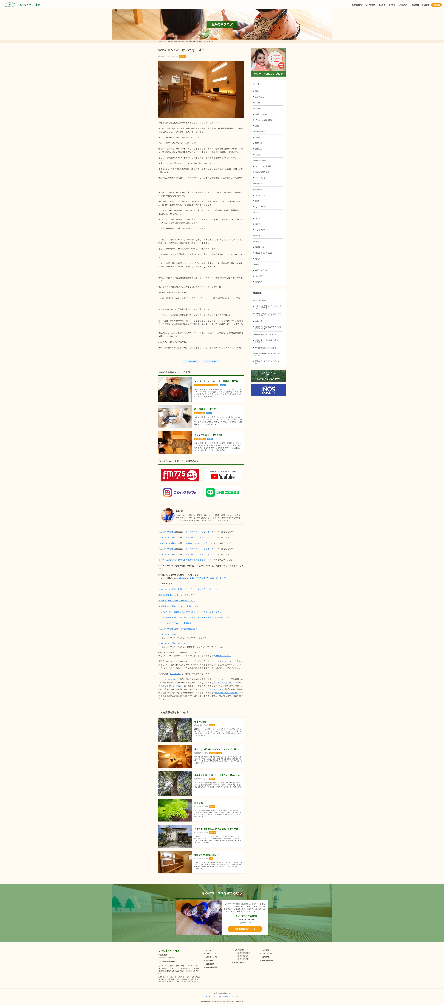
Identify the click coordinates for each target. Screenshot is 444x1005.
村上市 (194, 979)
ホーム (208, 950)
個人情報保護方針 (268, 960)
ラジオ (258, 218)
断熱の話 (258, 184)
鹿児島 (207, 996)
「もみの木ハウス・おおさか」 (197, 537)
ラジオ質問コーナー (263, 230)
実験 (257, 126)
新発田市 (179, 979)
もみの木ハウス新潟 (30, 4)
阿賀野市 (190, 981)
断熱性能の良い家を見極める (266, 348)
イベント (391, 5)
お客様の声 (402, 5)
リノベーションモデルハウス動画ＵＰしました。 (180, 623)
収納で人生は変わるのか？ (265, 334)
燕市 (189, 979)
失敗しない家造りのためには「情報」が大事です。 (268, 307)
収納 (257, 91)
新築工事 (258, 189)
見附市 (196, 981)
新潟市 (177, 977)
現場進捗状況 (260, 247)
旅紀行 (258, 201)
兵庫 (219, 996)
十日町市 (171, 981)
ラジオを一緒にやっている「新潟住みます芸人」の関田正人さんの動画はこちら (193, 617)
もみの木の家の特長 (243, 953)
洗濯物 (258, 236)
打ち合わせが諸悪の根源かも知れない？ (268, 354)
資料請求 (265, 957)
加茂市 (173, 979)
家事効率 (258, 143)
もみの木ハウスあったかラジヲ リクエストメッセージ (202, 578)
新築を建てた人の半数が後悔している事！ (268, 341)
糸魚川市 (183, 981)
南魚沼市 (165, 981)
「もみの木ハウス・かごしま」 (197, 532)
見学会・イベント (212, 957)
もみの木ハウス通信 (167, 634)
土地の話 (258, 108)
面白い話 (258, 149)
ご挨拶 (258, 155)
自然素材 (258, 282)
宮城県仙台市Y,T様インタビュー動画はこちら (178, 606)
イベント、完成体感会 (264, 120)
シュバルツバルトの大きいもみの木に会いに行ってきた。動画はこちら (189, 612)
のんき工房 (175, 674)
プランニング (260, 178)
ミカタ (241, 1001)
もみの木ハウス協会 (167, 532)
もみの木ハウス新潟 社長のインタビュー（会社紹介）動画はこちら (188, 589)
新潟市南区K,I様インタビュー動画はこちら (177, 595)
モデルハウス (435, 988)
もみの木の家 (370, 5)
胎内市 (163, 979)
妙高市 (194, 977)
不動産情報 (414, 5)
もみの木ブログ (212, 953)
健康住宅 (258, 264)
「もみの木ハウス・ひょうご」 (197, 543)
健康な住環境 (357, 5)
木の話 (182, 56)
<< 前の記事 (191, 361)
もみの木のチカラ (243, 956)
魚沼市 (172, 977)
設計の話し (259, 97)
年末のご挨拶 (260, 300)
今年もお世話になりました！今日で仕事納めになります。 (268, 314)
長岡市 (189, 977)
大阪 (213, 996)
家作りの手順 (260, 160)
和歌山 (225, 996)
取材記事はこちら (223, 656)
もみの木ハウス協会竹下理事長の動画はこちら (179, 629)
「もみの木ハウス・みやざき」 (197, 554)
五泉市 (177, 981)
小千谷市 (182, 977)
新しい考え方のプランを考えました (268, 362)
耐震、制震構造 (261, 270)
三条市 (168, 979)
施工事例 (382, 5)
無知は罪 (258, 321)
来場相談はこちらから (244, 929)
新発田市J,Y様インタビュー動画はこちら (176, 601)
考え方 (258, 259)
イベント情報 (435, 977)
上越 (237, 996)
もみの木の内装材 (243, 959)
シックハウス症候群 (263, 166)
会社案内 (425, 5)
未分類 (258, 103)
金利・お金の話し (262, 114)
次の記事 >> (211, 361)
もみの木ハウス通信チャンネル (172, 643)
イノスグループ (193, 652)
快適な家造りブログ (263, 172)
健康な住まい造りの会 (264, 253)
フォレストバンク (172, 679)
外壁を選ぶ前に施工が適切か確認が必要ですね (268, 328)
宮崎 (231, 996)
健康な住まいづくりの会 (171, 686)
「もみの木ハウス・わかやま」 (197, 549)
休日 (257, 241)
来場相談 (436, 5)
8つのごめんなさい (241, 962)
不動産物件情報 (212, 967)
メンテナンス (260, 195)
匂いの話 (258, 276)
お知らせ (258, 137)
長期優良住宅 (260, 132)
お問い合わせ (267, 953)
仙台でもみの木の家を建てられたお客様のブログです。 (183, 560)
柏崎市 (185, 979)
